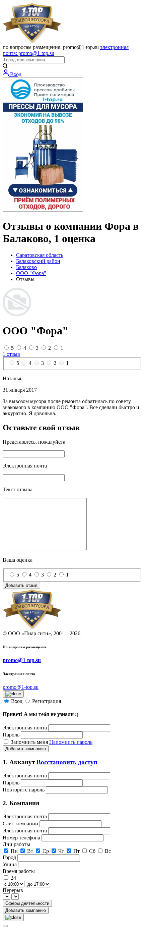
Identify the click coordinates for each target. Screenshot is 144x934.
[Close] (5, 926)
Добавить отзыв (21, 585)
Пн (14, 851)
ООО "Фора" (31, 273)
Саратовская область (39, 255)
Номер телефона (22, 837)
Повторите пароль (24, 789)
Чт (61, 851)
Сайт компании (21, 823)
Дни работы (16, 844)
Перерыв (13, 890)
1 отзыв (11, 354)
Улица (10, 864)
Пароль (11, 734)
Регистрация (46, 701)
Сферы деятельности (27, 903)
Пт (76, 851)
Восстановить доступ (67, 762)
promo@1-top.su (22, 660)
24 (13, 878)
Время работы (19, 871)
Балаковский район (38, 261)
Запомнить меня (30, 742)
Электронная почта (25, 727)
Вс (108, 851)
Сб (92, 851)
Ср (46, 851)
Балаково (26, 267)
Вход (15, 74)
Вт (30, 851)
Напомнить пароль (70, 742)
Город (10, 857)
